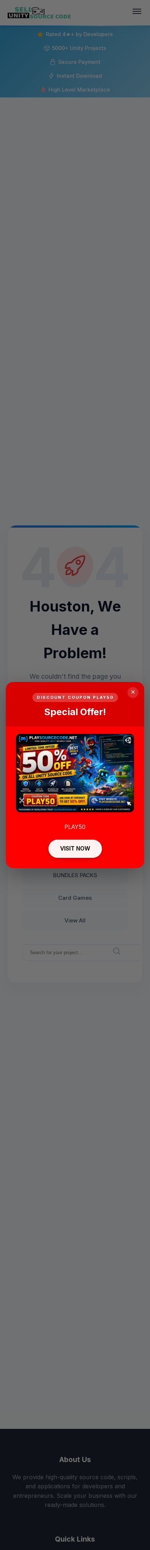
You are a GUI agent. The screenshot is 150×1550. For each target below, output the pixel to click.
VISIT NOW (75, 848)
